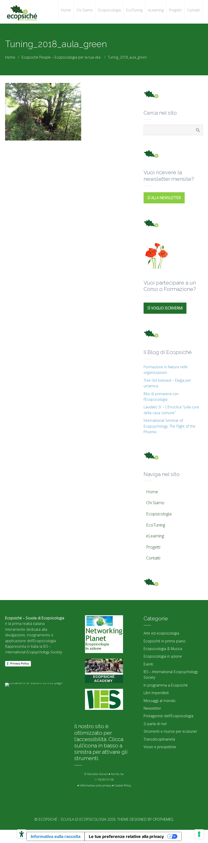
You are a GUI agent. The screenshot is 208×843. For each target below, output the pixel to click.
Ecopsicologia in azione (163, 656)
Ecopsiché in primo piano (164, 641)
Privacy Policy (19, 663)
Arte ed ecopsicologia (161, 633)
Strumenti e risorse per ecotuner (170, 731)
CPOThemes (163, 819)
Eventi (148, 664)
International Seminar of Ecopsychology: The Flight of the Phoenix (169, 426)
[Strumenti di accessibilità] (21, 834)
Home (10, 57)
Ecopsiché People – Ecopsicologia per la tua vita (61, 57)
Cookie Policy (122, 785)
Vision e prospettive (160, 746)
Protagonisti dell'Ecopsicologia (168, 715)
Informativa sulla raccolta (55, 836)
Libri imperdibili (156, 692)
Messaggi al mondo (160, 700)
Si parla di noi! (155, 723)
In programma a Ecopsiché (166, 685)
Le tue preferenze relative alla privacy (126, 836)
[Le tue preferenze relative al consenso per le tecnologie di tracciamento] (199, 834)
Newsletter (152, 708)
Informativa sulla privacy (95, 785)
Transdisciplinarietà (159, 739)
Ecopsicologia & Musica (163, 648)
